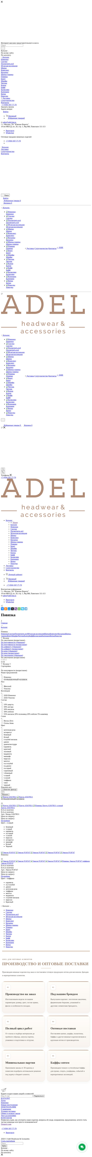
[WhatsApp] (19, 608)
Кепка (52, 636)
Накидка (58, 636)
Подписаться (39, 1096)
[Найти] (3, 48)
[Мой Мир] (9, 608)
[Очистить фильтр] (2, 792)
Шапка (47, 634)
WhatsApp (10, 133)
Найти (4, 1146)
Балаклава (37, 636)
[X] (12, 608)
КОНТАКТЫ (6, 1118)
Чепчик (21, 636)
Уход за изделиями (8, 1116)
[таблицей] (6, 660)
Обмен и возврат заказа (10, 1113)
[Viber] (15, 608)
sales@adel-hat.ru (9, 122)
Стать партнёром (8, 1126)
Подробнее (5, 821)
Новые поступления (9, 1105)
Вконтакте (10, 131)
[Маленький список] (2, 662)
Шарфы (15, 636)
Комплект (54, 634)
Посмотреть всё (21, 634)
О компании (6, 1109)
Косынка (61, 634)
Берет (9, 636)
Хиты (3, 1100)
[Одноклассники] (5, 608)
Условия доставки (8, 1111)
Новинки (5, 634)
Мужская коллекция (36, 634)
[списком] (4, 660)
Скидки (12, 634)
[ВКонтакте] (2, 608)
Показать (5, 795)
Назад (15, 522)
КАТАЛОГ (5, 1098)
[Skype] (22, 608)
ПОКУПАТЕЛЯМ (8, 1107)
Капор (26, 636)
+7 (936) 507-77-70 (9, 105)
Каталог (14, 525)
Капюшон (46, 636)
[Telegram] (25, 608)
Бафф (31, 636)
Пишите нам (6, 1124)
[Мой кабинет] (2, 423)
